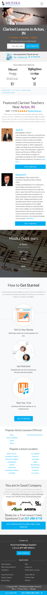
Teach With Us (30, 575)
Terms (14, 589)
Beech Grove (11, 454)
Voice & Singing (11, 438)
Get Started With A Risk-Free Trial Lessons (23, 525)
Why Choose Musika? (8, 567)
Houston (35, 456)
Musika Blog (5, 580)
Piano (12, 435)
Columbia (11, 473)
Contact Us (28, 567)
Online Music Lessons (32, 570)
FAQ (15, 57)
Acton (17, 90)
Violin (12, 443)
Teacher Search (6, 577)
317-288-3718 (35, 56)
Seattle (11, 465)
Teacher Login (29, 577)
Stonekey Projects (11, 456)
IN (13, 90)
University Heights (11, 459)
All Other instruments (35, 435)
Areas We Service (7, 575)
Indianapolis (12, 462)
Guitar (11, 440)
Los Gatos (35, 473)
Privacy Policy (23, 589)
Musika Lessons (6, 90)
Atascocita (35, 467)
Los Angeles (35, 454)
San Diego (35, 459)
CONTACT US (22, 57)
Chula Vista (12, 467)
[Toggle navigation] (42, 3)
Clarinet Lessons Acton (9, 92)
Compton (35, 470)
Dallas (35, 462)
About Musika (5, 564)
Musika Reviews (34, 111)
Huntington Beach (11, 470)
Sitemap (32, 589)
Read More (30, 218)
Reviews (27, 580)
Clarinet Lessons (26, 90)
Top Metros (5, 570)
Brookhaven (35, 465)
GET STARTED (32, 46)
